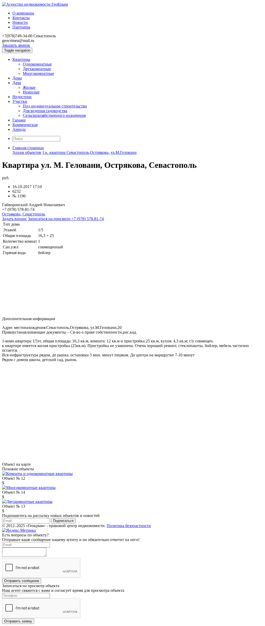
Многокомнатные (38, 73)
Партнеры (21, 27)
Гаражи (19, 120)
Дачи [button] (16, 83)
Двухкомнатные (37, 69)
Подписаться (63, 521)
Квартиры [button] (21, 59)
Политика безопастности (129, 525)
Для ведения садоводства (45, 111)
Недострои (22, 97)
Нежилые (31, 92)
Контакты (21, 18)
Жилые (29, 87)
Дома (17, 78)
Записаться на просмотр (66, 219)
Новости (20, 22)
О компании (23, 13)
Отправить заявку (18, 621)
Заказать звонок (16, 45)
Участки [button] (19, 101)
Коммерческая (25, 125)
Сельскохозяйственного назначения (54, 115)
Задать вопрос (14, 219)
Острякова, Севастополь (23, 214)
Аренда (19, 129)
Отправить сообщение (21, 581)
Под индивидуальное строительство (55, 106)
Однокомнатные (37, 64)
